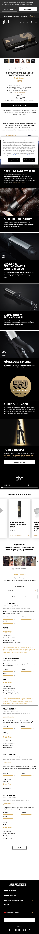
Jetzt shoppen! (19, 182)
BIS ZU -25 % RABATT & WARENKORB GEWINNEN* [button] (18, 885)
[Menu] (35, 21)
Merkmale (5, 617)
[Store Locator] (27, 21)
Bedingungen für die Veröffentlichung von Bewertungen (20, 580)
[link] (19, 15)
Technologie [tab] (10, 136)
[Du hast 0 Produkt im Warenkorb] (31, 21)
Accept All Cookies (14, 159)
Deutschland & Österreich (12, 912)
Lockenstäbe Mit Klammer (21, 67)
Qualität (5, 621)
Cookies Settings (28, 159)
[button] (19, 891)
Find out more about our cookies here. (22, 155)
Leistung (23, 617)
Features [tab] (28, 136)
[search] (20, 21)
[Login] (23, 21)
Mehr (19, 848)
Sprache (10, 590)
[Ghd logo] (5, 22)
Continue (27, 9)
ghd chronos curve (19, 92)
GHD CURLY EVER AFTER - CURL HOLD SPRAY (18, 455)
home (10, 67)
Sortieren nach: (16, 597)
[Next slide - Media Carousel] (37, 562)
